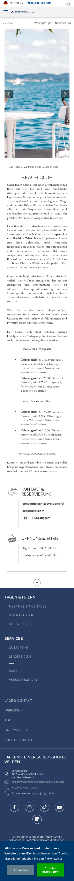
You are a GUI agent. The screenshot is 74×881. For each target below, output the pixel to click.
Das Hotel (14, 166)
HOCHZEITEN (19, 624)
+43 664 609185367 (36, 518)
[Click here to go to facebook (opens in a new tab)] (14, 807)
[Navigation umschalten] (5, 12)
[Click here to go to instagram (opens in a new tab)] (29, 807)
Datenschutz (16, 730)
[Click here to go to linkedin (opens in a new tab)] (37, 819)
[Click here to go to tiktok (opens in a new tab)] (44, 807)
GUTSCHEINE (19, 647)
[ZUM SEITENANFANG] (37, 582)
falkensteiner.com (39, 3)
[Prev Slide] (9, 94)
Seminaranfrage (22, 615)
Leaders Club (20, 656)
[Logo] (37, 12)
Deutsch (15, 3)
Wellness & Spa (32, 166)
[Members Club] (68, 3)
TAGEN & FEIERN (20, 597)
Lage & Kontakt (18, 700)
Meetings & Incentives (27, 606)
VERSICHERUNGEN (23, 679)
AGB (8, 720)
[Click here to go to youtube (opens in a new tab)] (59, 807)
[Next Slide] (65, 94)
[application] (37, 861)
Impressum (14, 710)
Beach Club (51, 166)
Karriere (16, 671)
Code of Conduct (20, 740)
